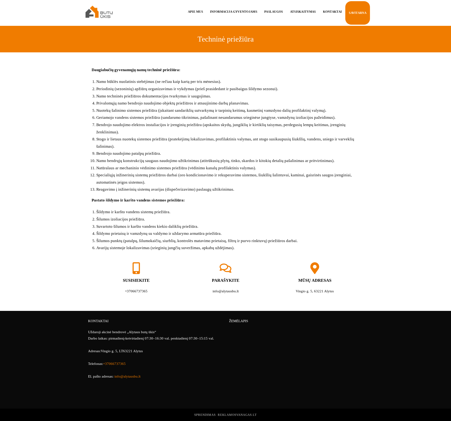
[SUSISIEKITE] (136, 268)
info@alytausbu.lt (127, 376)
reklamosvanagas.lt (237, 415)
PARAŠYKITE (225, 280)
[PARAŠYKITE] (225, 268)
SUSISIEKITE (136, 280)
